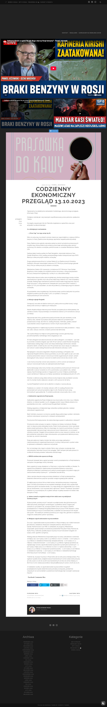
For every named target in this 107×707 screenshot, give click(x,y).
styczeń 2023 (28, 692)
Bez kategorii (75, 642)
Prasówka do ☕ (33, 2)
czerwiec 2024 (28, 658)
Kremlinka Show (75, 644)
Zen (21, 225)
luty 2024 (28, 666)
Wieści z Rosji (13, 2)
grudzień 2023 (28, 670)
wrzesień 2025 (28, 642)
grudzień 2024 (28, 646)
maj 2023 (28, 684)
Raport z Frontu (46, 2)
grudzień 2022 (28, 694)
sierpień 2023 (28, 678)
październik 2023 (28, 674)
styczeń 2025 (28, 644)
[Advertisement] (53, 18)
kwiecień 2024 (28, 662)
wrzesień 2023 (28, 676)
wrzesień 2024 (28, 652)
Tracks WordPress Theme (46, 705)
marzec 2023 (28, 688)
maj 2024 (28, 660)
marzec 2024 (28, 664)
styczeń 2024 (28, 668)
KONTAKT (65, 32)
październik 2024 (28, 650)
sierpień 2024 (28, 654)
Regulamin (73, 32)
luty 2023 (28, 690)
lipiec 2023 (28, 680)
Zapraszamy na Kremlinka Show (90, 32)
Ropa (20, 221)
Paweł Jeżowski (58, 185)
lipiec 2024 (28, 656)
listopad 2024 (28, 648)
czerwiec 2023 (28, 682)
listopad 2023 (28, 672)
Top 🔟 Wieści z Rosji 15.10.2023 (69, 595)
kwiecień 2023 (28, 686)
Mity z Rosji (23, 2)
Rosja (20, 223)
